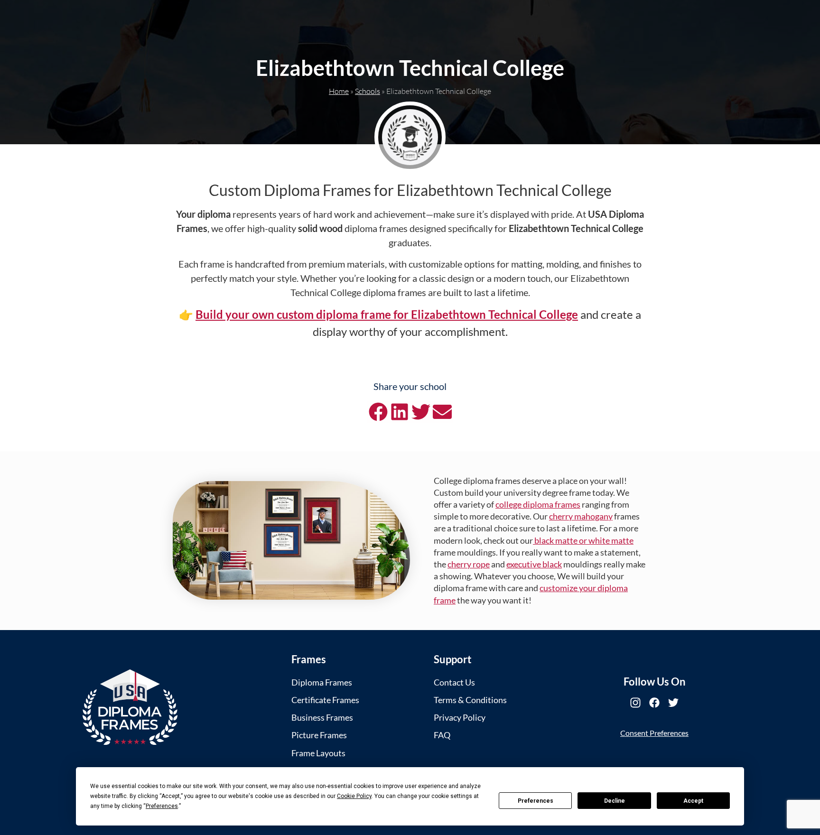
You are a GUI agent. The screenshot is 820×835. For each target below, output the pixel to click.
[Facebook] (654, 702)
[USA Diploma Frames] (130, 707)
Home (339, 91)
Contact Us (454, 682)
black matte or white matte (583, 540)
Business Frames (322, 717)
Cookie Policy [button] (354, 796)
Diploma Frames (321, 682)
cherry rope (468, 564)
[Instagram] (635, 702)
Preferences (535, 801)
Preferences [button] (162, 806)
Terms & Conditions (470, 700)
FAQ (442, 735)
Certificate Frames (325, 700)
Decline (614, 801)
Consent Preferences (654, 732)
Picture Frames (319, 735)
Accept (693, 801)
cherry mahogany (581, 516)
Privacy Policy (459, 717)
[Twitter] (673, 702)
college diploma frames (537, 504)
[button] (378, 412)
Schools (367, 91)
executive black (534, 564)
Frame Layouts (318, 753)
